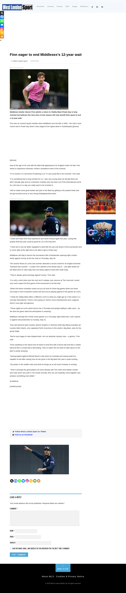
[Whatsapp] (19, 481)
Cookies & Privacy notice (70, 576)
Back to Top (63, 569)
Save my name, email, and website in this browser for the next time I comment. (41, 548)
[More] (38, 481)
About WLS (48, 576)
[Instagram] (27, 481)
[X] (11, 481)
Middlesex (84, 6)
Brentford (40, 6)
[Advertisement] (63, 32)
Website (13, 542)
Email (12, 536)
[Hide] (1, 40)
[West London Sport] (17, 9)
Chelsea (50, 6)
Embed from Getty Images (17, 67)
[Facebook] (15, 481)
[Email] (35, 481)
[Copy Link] (31, 481)
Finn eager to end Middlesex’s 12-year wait (46, 55)
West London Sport (20, 61)
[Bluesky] (23, 481)
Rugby (74, 6)
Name (12, 530)
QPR (67, 6)
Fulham (60, 6)
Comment (14, 508)
